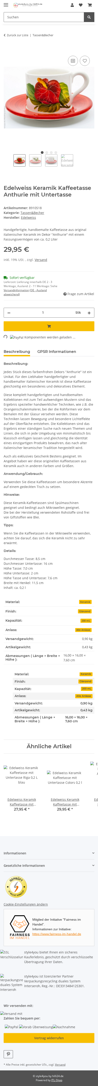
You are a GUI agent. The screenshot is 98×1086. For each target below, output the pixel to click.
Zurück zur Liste (17, 35)
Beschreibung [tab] (17, 351)
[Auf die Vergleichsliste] (73, 61)
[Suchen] (89, 17)
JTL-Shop (56, 1080)
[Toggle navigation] (6, 3)
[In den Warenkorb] (7, 49)
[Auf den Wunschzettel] (85, 61)
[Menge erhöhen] (89, 312)
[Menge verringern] (9, 312)
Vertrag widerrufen (49, 1038)
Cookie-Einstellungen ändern (26, 904)
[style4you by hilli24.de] (28, 5)
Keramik (86, 674)
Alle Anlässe (83, 696)
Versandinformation (16, 290)
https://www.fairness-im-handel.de (56, 934)
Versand (41, 260)
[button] (72, 5)
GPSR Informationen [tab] (56, 351)
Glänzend (85, 681)
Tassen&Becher (32, 213)
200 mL (86, 688)
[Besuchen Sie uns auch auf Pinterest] (8, 1054)
